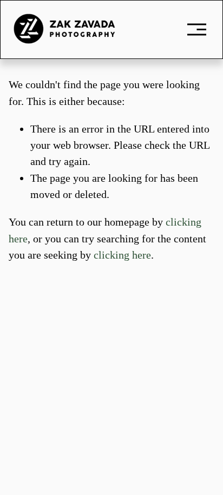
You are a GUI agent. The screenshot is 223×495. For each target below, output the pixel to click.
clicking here (122, 255)
